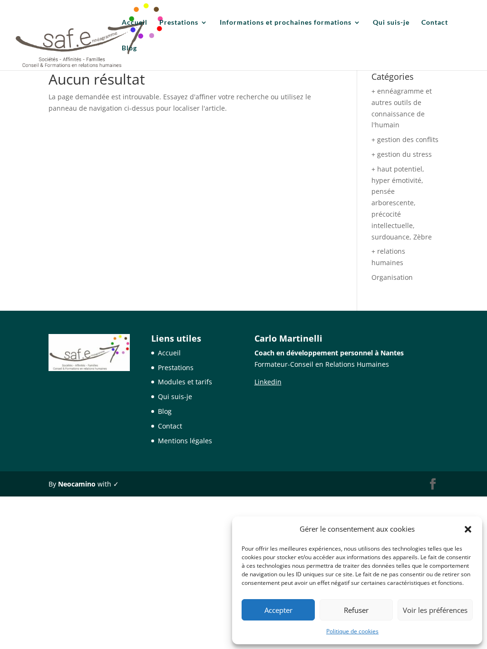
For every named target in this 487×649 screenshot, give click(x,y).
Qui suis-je (391, 22)
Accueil (134, 22)
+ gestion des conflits (404, 139)
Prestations (178, 22)
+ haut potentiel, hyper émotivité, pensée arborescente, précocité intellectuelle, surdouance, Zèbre (401, 202)
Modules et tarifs (185, 381)
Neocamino (77, 483)
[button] (468, 529)
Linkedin (268, 381)
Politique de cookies (352, 631)
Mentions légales (185, 440)
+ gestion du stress (401, 154)
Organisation (392, 277)
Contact (434, 22)
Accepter (278, 610)
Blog (129, 48)
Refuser (356, 610)
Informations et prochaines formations (285, 22)
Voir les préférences (435, 610)
